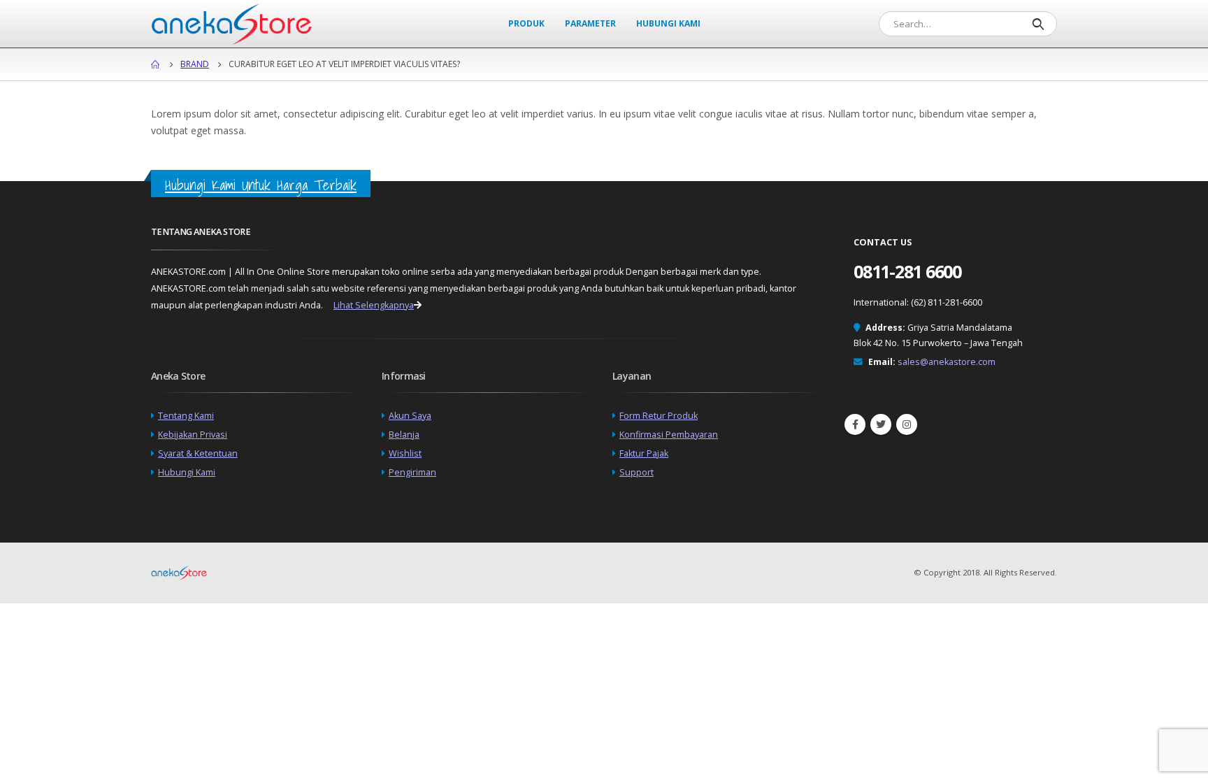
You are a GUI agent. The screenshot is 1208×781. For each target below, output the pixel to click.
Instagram (906, 424)
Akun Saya (410, 416)
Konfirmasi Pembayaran (668, 434)
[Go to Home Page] (156, 64)
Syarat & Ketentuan (198, 453)
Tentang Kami (186, 416)
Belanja (404, 434)
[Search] (1037, 24)
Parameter (590, 23)
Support (636, 472)
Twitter (880, 424)
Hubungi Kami (668, 23)
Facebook (854, 424)
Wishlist (405, 453)
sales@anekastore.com (946, 362)
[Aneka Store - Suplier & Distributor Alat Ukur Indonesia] (231, 24)
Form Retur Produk (658, 416)
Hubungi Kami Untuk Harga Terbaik (261, 184)
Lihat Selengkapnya (373, 305)
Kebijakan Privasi (192, 434)
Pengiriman (412, 472)
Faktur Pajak (643, 453)
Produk (526, 23)
